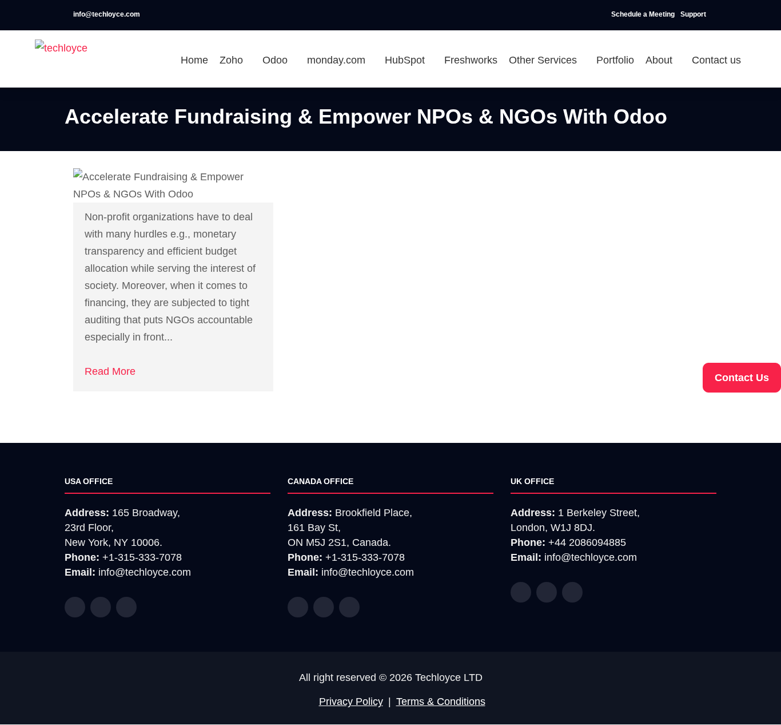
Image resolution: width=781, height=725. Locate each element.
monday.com (337, 60)
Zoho (233, 60)
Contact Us (742, 377)
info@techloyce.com (105, 14)
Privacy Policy (351, 701)
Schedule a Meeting (643, 14)
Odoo (276, 60)
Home (194, 60)
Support (694, 14)
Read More (110, 371)
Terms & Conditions (440, 701)
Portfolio (615, 60)
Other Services (544, 60)
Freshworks (470, 60)
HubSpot (406, 60)
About (660, 60)
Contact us (716, 60)
